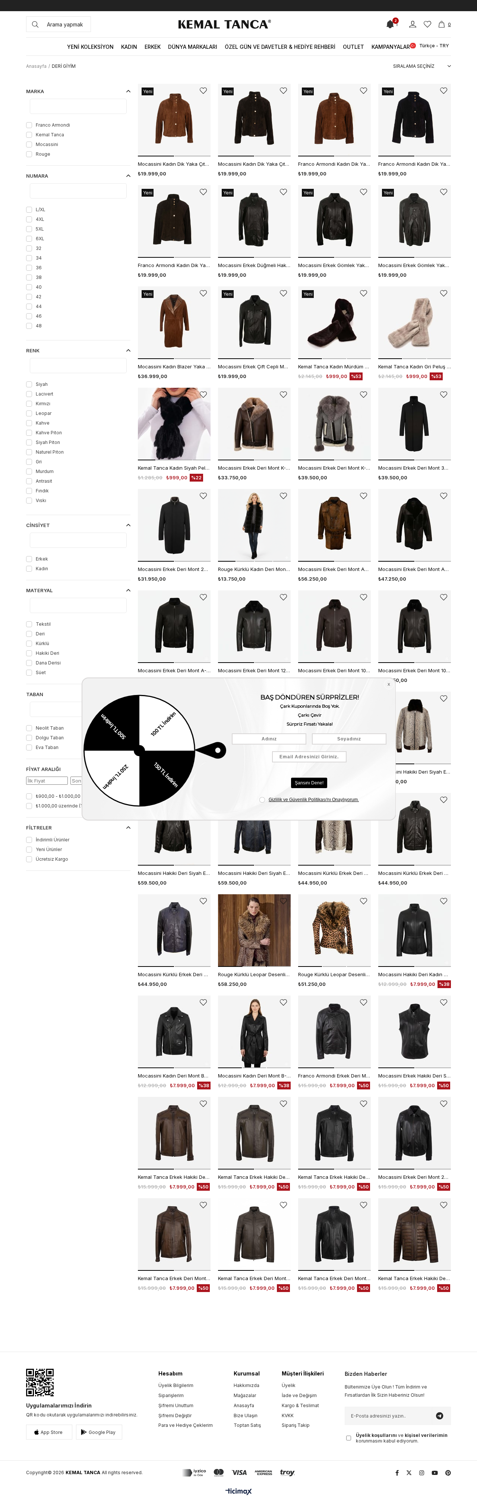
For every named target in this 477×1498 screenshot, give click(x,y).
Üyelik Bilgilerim (175, 1385)
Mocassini (47, 144)
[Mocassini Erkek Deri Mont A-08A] (174, 626)
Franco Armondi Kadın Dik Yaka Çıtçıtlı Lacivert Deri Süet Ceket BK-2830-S (414, 164)
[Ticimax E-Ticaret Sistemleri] (238, 1492)
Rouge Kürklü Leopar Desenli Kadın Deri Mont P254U (254, 974)
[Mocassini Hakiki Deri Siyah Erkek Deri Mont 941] (414, 728)
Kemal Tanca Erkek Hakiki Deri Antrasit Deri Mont (254, 1177)
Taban (34, 694)
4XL (40, 219)
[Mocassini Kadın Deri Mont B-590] (254, 1032)
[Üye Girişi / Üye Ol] (412, 24)
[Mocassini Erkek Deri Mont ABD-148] (414, 525)
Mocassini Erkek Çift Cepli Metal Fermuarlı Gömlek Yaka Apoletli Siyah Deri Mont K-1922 (254, 366)
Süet (41, 672)
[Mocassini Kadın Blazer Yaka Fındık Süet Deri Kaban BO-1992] (174, 322)
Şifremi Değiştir (175, 1415)
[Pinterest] (448, 1473)
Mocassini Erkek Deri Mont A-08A (174, 670)
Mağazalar (245, 1395)
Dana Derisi (48, 663)
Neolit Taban (50, 728)
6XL (40, 238)
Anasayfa (244, 1405)
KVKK (288, 1415)
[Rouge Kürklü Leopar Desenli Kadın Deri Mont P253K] (334, 930)
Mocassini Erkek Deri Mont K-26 (254, 468)
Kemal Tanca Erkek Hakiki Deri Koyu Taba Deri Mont (174, 1177)
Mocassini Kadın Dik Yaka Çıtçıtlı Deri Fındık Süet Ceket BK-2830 (174, 164)
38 (39, 277)
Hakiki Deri (47, 653)
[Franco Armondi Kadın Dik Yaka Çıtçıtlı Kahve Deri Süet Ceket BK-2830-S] (174, 221)
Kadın (42, 568)
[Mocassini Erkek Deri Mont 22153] (414, 1133)
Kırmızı (43, 403)
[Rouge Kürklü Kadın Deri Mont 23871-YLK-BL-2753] (254, 525)
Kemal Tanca (50, 134)
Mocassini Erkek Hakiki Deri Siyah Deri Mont (414, 1076)
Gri (39, 461)
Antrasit (44, 481)
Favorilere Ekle (203, 91)
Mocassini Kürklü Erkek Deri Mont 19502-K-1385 (334, 873)
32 (38, 248)
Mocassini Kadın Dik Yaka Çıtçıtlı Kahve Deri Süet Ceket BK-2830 (254, 164)
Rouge (43, 154)
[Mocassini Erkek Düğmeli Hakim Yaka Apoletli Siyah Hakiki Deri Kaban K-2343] (254, 221)
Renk (33, 350)
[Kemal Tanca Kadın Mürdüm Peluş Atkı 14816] (334, 322)
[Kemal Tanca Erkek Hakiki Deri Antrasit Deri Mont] (254, 1133)
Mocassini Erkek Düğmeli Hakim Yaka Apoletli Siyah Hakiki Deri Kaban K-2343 (254, 265)
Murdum (45, 471)
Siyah (42, 384)
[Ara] (35, 24)
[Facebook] (397, 1473)
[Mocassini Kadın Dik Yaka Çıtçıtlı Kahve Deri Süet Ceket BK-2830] (254, 120)
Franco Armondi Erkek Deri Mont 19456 (334, 1076)
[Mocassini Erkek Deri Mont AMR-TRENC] (334, 525)
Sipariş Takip (296, 1425)
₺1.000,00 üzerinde (62, 806)
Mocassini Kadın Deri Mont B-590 (254, 1076)
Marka (35, 91)
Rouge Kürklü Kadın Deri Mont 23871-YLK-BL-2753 (254, 569)
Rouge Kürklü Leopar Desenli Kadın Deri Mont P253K (334, 974)
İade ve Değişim (299, 1395)
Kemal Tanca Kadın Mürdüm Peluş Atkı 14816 (334, 366)
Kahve (43, 423)
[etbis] (40, 1382)
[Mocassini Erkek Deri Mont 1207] (254, 626)
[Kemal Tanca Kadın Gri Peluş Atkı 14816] (414, 322)
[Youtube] (435, 1473)
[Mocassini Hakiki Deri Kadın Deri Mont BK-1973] (414, 930)
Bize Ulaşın (246, 1415)
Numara (37, 176)
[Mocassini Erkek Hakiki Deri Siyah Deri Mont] (414, 1032)
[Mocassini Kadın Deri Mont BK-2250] (174, 1032)
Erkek (42, 559)
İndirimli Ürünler (52, 839)
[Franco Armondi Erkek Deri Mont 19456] (334, 1032)
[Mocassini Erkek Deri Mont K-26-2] (334, 424)
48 (39, 326)
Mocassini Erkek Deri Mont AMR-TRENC (334, 569)
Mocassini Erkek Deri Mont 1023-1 (334, 670)
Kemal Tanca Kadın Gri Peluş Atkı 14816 (414, 366)
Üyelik (289, 1385)
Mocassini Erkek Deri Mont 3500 (414, 468)
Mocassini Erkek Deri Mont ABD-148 (414, 569)
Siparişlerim (171, 1395)
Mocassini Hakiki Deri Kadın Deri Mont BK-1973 (414, 974)
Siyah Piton (48, 442)
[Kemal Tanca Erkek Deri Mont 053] (174, 1234)
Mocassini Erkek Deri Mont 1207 (254, 670)
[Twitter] (409, 1473)
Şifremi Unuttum (175, 1405)
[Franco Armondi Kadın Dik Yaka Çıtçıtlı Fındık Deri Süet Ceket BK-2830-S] (334, 120)
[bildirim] (390, 24)
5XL (40, 229)
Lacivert (44, 394)
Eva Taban (47, 747)
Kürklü (42, 643)
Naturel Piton (50, 452)
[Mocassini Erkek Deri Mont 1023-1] (334, 626)
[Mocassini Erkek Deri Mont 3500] (414, 424)
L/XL (40, 209)
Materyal (39, 590)
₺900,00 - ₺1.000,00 (62, 796)
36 (39, 267)
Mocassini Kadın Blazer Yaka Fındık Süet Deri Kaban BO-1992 (174, 366)
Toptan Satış (247, 1425)
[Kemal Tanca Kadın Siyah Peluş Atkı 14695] (174, 424)
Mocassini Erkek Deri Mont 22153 (414, 1177)
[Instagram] (421, 1473)
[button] (156, 257)
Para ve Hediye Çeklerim (185, 1425)
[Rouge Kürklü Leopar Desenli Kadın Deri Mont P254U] (254, 930)
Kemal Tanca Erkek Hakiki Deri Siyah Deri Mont (334, 1177)
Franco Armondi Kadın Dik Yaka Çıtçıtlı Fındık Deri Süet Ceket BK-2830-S (334, 164)
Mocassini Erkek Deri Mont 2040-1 (174, 569)
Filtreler (39, 828)
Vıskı (41, 500)
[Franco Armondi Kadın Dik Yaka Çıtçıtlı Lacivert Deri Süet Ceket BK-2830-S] (414, 120)
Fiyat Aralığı (43, 769)
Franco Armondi (53, 125)
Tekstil (43, 624)
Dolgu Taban (50, 737)
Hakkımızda (246, 1385)
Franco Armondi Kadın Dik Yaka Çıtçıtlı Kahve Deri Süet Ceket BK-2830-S (174, 265)
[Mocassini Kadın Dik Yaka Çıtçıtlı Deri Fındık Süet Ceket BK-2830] (174, 120)
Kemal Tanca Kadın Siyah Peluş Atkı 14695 (174, 468)
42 (38, 296)
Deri (40, 634)
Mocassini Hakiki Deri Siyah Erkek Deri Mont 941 (414, 772)
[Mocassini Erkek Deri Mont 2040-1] (174, 525)
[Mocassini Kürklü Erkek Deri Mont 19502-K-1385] (334, 829)
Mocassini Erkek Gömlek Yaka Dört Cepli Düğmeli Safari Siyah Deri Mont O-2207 (414, 265)
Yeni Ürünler (49, 849)
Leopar (43, 413)
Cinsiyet (38, 525)
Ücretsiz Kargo (52, 859)
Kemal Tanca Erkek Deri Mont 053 (174, 1278)
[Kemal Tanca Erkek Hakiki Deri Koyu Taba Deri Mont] (174, 1133)
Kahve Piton (49, 432)
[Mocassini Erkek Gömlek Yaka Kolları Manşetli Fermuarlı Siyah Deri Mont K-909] (334, 221)
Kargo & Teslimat (300, 1405)
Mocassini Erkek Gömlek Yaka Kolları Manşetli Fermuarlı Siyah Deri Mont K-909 (334, 265)
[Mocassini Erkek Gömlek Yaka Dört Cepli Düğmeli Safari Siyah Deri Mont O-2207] (414, 221)
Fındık (42, 490)
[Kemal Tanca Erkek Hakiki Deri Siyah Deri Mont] (334, 1133)
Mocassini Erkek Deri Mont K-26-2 (334, 468)
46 (39, 316)
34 (39, 258)
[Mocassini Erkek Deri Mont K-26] (254, 424)
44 (39, 306)
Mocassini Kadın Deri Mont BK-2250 (174, 1076)
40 (39, 287)
